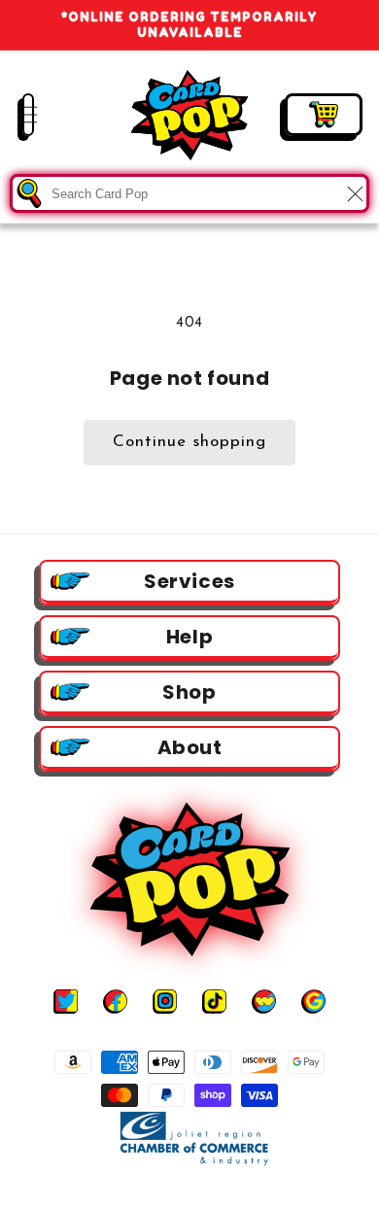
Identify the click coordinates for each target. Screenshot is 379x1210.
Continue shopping (189, 441)
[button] (14, 114)
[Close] (354, 193)
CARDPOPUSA (208, 1193)
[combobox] (189, 193)
